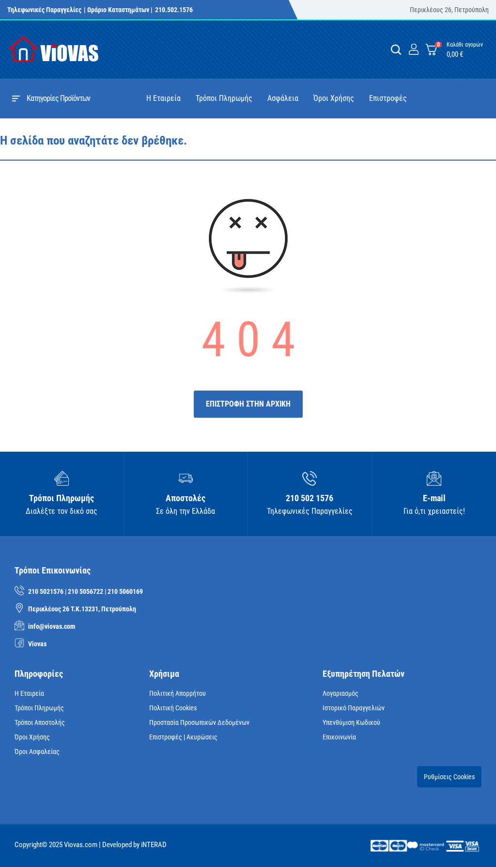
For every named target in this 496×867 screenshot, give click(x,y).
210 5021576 (45, 591)
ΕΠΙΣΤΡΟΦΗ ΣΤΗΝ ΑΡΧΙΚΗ (248, 404)
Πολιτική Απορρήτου (177, 693)
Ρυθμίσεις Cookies (449, 777)
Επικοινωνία (339, 737)
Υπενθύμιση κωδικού (351, 722)
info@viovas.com (51, 626)
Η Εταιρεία (29, 693)
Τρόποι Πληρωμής (39, 708)
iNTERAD (154, 844)
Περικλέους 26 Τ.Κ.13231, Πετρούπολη (82, 609)
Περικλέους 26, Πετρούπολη (449, 10)
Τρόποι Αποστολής (40, 722)
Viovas (37, 644)
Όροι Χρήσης (32, 737)
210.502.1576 (174, 10)
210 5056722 (85, 591)
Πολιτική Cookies (173, 708)
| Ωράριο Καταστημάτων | (118, 10)
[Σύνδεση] (413, 49)
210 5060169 (125, 591)
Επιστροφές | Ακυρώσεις (183, 737)
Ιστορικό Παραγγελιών (354, 708)
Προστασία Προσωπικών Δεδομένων (199, 722)
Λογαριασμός (340, 693)
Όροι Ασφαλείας (37, 751)
